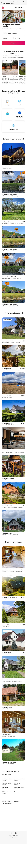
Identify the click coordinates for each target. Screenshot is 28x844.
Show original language (8, 3)
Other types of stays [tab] (6, 774)
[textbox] (7, 38)
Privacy (11, 837)
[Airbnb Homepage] (3, 7)
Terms (15, 837)
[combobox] (13, 33)
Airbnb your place (19, 7)
